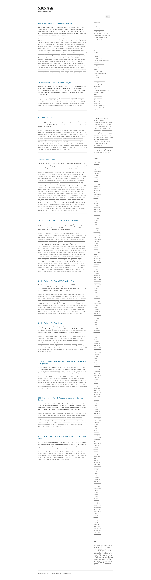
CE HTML (42, 178)
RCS (61, 63)
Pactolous (62, 346)
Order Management (54, 384)
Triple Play (75, 386)
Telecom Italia (55, 204)
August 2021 (96, 241)
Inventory (82, 380)
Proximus (51, 63)
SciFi (61, 199)
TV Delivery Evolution (46, 159)
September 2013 (97, 398)
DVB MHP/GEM (63, 182)
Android (78, 451)
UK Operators (44, 105)
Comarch (65, 134)
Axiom (84, 376)
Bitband (57, 176)
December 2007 (97, 528)
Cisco (51, 134)
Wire (44, 73)
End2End (83, 300)
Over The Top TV (41, 197)
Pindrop (72, 61)
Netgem (48, 193)
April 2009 (96, 498)
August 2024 (96, 173)
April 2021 (96, 249)
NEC (43, 59)
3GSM (67, 451)
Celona (55, 378)
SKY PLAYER (46, 201)
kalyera (43, 56)
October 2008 (97, 509)
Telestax (67, 69)
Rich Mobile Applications (99, 92)
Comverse (74, 134)
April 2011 (96, 453)
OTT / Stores (79, 195)
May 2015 (96, 360)
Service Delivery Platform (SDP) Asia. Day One (56, 281)
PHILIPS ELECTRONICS (79, 197)
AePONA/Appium (42, 415)
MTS (75, 57)
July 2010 (96, 470)
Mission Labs (68, 57)
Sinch (74, 65)
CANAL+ (80, 176)
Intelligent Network (42, 419)
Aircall (42, 44)
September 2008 (97, 511)
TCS (80, 457)
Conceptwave (75, 378)
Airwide (70, 296)
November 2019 (97, 281)
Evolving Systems (49, 380)
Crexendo (54, 48)
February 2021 (97, 252)
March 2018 (96, 309)
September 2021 (97, 239)
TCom (64, 202)
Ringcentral (65, 63)
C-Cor (44, 378)
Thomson (81, 147)
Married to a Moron (98, 26)
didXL (82, 48)
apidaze (101, 545)
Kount (47, 56)
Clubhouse (69, 46)
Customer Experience (78, 39)
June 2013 (96, 403)
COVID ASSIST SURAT (47, 48)
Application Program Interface (71, 132)
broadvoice (40, 100)
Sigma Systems (81, 347)
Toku (84, 69)
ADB (80, 172)
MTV (59, 191)
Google (70, 184)
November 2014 (97, 371)
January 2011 (97, 458)
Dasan (79, 180)
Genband (44, 302)
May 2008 (96, 519)
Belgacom (46, 176)
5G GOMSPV (83, 42)
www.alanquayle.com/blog (65, 313)
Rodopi (76, 384)
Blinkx (60, 176)
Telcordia (50, 311)
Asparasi (58, 44)
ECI (68, 182)
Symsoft (59, 147)
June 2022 (96, 222)
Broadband (96, 56)
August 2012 (96, 422)
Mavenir (40, 57)
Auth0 (61, 44)
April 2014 (96, 385)
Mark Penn (64, 303)
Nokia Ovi (68, 193)
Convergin (40, 300)
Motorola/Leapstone (66, 419)
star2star (58, 67)
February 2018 (97, 311)
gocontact (62, 100)
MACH (77, 138)
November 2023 (97, 190)
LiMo (81, 453)
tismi (81, 69)
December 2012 (97, 415)
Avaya (65, 44)
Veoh (44, 208)
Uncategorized (97, 103)
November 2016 (97, 334)
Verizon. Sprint (41, 313)
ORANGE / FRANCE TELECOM (58, 195)
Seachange (45, 145)
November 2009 (97, 485)
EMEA (39, 380)
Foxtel (49, 184)
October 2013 (97, 396)
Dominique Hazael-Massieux (44, 50)
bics (39, 46)
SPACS (48, 67)
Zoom (71, 73)
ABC (78, 172)
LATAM (53, 382)
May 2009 (96, 496)
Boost (45, 46)
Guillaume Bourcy (79, 52)
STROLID (83, 101)
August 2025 (96, 164)
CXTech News (41, 40)
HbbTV (39, 185)
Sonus (53, 386)
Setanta (69, 199)
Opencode (69, 142)
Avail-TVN (81, 132)
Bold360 (42, 46)
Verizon (53, 208)
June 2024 (96, 177)
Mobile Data (96, 83)
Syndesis (66, 386)
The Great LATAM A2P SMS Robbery (102, 152)
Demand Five (48, 243)
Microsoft (62, 57)
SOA (78, 309)
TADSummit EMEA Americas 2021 (61, 103)
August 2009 (96, 490)
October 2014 (97, 373)
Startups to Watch (79, 40)
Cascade (84, 176)
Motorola (44, 191)
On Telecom (42, 256)
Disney (57, 182)
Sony (70, 201)
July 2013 (96, 402)
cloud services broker (57, 134)
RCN (46, 199)
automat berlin (66, 98)
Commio (40, 48)
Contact (68, 2)
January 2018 (97, 313)
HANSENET (75, 184)
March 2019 (96, 296)
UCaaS (39, 105)
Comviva (79, 134)
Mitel (72, 57)
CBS (39, 178)
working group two (49, 73)
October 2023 (97, 192)
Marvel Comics (50, 189)
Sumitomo (49, 202)
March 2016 (96, 341)
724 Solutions (80, 336)
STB (85, 201)
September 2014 (97, 375)
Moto (58, 305)
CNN (74, 178)
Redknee (73, 143)
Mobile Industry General (55, 451)
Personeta (67, 346)
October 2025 (97, 162)
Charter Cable (48, 178)
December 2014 (97, 369)
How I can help (97, 28)
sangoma (52, 65)
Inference (54, 54)
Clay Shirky (78, 298)
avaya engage (70, 44)
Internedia (69, 54)
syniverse (76, 67)
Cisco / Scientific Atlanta (67, 178)
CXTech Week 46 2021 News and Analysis (54, 82)
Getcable (66, 184)
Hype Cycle (75, 302)
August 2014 (96, 377)
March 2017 (96, 328)
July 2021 (96, 243)
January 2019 (97, 300)
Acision (79, 130)
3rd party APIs (68, 130)
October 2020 (97, 260)
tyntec (95, 561)
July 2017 (96, 320)
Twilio (58, 71)
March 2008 (96, 522)
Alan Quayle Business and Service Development (45, 8)
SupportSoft (61, 386)
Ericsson (40, 52)
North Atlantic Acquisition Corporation (64, 59)
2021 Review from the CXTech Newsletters (55, 23)
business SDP (46, 134)
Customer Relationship (50, 300)
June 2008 (96, 517)
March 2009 (96, 500)
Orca (72, 195)
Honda (51, 185)
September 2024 (97, 171)
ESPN (82, 182)
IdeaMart (49, 54)
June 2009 (96, 494)
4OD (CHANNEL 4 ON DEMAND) (69, 172)
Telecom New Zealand (64, 204)
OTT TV (83, 195)
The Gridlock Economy (65, 311)
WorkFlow (40, 388)
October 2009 (97, 487)
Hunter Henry (72, 100)
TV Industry (76, 206)
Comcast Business (81, 46)
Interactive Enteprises (75, 380)
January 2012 (97, 436)
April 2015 (96, 362)
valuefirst (67, 71)
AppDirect (61, 132)
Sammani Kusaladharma (43, 65)
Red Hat (41, 347)
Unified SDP (77, 311)
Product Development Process (70, 307)
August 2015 (96, 354)
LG (46, 189)
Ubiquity (72, 311)
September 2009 (97, 488)
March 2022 (96, 228)
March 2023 (96, 205)
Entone (71, 182)
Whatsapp (108, 563)
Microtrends (45, 305)
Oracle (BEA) (49, 307)
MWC (69, 455)
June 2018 (96, 307)
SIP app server (73, 309)
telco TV (47, 204)
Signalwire (65, 65)
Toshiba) (71, 206)
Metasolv (69, 382)
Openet (74, 142)
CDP (81, 338)
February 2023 (97, 207)
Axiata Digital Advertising (79, 44)
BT (73, 176)
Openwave (51, 346)
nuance (75, 59)
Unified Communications (43, 42)
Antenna (53, 132)
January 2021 (97, 254)
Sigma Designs (78, 199)
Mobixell (40, 142)
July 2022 (96, 220)
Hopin (85, 52)
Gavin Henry (57, 100)
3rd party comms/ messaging (48, 296)
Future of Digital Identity (57, 52)
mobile (73, 382)
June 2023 (96, 200)
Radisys (62, 101)
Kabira (47, 303)
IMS (39, 303)
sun (42, 311)
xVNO (44, 388)
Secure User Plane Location (50, 457)
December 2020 (97, 256)
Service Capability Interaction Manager (58, 145)
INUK (72, 185)
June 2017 (96, 322)
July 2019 (96, 288)
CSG (58, 48)
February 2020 (97, 275)
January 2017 (97, 332)
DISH (54, 182)
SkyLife (51, 201)
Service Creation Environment (63, 422)
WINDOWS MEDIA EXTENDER (44, 210)
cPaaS (103, 547)
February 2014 (97, 388)
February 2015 (97, 366)
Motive (76, 382)
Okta (79, 59)
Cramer (81, 378)
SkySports (55, 201)
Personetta (59, 307)
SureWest (55, 202)
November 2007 (97, 530)
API (50, 39)
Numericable (77, 193)
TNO (68, 206)
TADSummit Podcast (98, 101)
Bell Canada (52, 176)
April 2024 (96, 181)
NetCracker (42, 384)
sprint (84, 422)
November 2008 (97, 507)
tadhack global (109, 555)
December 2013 (97, 392)
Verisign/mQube (41, 426)
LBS (79, 453)
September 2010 (97, 466)
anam (54, 44)
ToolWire (75, 103)
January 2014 (97, 390)
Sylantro (51, 349)
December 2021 (97, 234)
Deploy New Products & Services (64, 300)
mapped (66, 56)
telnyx (71, 103)
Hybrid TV (68, 185)
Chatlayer (59, 46)
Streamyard (63, 67)
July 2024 (96, 175)
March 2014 (96, 386)
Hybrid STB (62, 185)
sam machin (71, 63)
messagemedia (52, 57)
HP (38, 138)
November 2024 (97, 167)
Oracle (78, 142)
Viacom (63, 208)
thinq (78, 69)
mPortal (49, 142)
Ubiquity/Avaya (69, 349)
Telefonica (82, 204)
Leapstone (58, 382)
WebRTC (63, 42)
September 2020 (97, 262)
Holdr (67, 100)
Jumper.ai (81, 54)
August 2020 (96, 264)
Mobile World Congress (62, 455)
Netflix (44, 193)
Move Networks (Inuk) (52, 191)
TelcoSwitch (57, 69)
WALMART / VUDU (76, 208)
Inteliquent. (63, 54)
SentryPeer (73, 101)
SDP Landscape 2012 (46, 117)
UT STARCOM (43, 269)
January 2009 (97, 503)
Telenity (70, 147)
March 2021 (96, 251)
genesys (72, 52)
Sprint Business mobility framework (46, 424)
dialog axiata (74, 48)
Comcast (78, 178)
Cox (44, 300)
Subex (56, 386)
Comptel (70, 134)
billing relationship (49, 298)
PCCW (68, 197)
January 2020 (97, 277)
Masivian (79, 56)
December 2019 (97, 279)
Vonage (71, 71)
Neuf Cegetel (53, 193)
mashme (75, 56)
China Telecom (55, 178)
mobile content (52, 305)
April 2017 (96, 326)
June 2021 (96, 245)
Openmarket (41, 61)
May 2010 (96, 473)
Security (95, 94)
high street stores (62, 302)
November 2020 (97, 258)
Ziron (68, 73)
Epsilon (82, 50)
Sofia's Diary (61, 201)
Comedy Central (49, 241)
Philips (71, 197)
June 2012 (96, 426)
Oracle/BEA (56, 346)
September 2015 (97, 352)
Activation (60, 376)
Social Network (60, 457)
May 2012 (96, 428)
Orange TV (68, 195)
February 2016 (97, 343)
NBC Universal (71, 191)
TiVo (65, 206)
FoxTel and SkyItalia (55, 184)
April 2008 (96, 520)
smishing (40, 67)
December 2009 (97, 483)
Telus (47, 206)
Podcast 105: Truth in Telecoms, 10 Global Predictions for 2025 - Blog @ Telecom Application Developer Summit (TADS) (103, 135)
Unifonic (62, 71)
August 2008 (96, 513)
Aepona (83, 130)
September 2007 (97, 534)
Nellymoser (68, 344)
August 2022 (96, 218)
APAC (78, 376)
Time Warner (52, 206)
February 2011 (97, 456)
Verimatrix (48, 208)
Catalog (51, 378)
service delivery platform (71, 347)
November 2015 (97, 349)
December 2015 (97, 347)
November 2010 (97, 462)
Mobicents (65, 140)
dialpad (79, 48)
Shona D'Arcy (60, 65)
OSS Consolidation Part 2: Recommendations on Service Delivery (60, 399)
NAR (85, 382)
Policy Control (97, 88)
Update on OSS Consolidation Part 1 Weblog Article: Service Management (62, 362)
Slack (77, 65)
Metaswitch (50, 140)
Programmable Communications (101, 90)
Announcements (97, 49)
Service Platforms (70, 40)
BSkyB (70, 176)
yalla (58, 73)
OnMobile (58, 142)
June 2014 (96, 381)
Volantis (52, 313)
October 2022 (97, 215)
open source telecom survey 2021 (52, 101)
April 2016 (96, 339)
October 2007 (97, 532)
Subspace (40, 103)
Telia (39, 206)
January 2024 (97, 186)
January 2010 (97, 481)
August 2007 (96, 536)
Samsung (53, 199)
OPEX (45, 307)
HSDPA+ (59, 453)
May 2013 (96, 405)
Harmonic (80, 184)
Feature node (61, 417)
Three (82, 457)
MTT (77, 57)
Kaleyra (39, 56)
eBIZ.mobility (41, 453)
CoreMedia (63, 340)
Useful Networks (46, 459)
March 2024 (96, 183)
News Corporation (61, 193)
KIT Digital (65, 138)
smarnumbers (82, 65)
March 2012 (96, 432)
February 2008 (97, 524)
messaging (44, 140)
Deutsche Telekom (44, 182)
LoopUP (57, 56)
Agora (39, 44)
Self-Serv (80, 384)
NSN (55, 142)
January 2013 (97, 413)
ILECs (58, 380)
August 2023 (96, 196)
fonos (50, 52)
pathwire (46, 61)
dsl (83, 378)
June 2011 (96, 449)
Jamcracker (59, 138)
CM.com (74, 46)
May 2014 (96, 383)
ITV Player (51, 187)
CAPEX (70, 298)
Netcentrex (69, 305)
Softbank (44, 67)
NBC (66, 191)
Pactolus (55, 307)
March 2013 (96, 409)
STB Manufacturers (42, 202)
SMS (102, 553)
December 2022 (97, 211)
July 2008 (96, 515)
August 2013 (96, 400)
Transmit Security (42, 71)
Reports (60, 2)
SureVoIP (72, 67)
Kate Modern (71, 187)
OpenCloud (64, 142)
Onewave (44, 195)
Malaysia (61, 56)
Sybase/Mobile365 (61, 424)
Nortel (74, 305)
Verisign (83, 311)
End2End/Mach (70, 340)
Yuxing (61, 210)
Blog (46, 2)
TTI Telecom (81, 386)
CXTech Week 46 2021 (48, 100)
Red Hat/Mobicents (42, 422)
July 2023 (96, 198)
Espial (70, 136)
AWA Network (81, 98)
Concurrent (49, 180)
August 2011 (96, 445)
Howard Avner (41, 54)
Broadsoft (40, 134)
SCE (53, 422)
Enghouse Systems (75, 50)
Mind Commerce (71, 189)
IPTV (52, 138)
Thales (63, 349)
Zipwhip (64, 73)
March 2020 (96, 273)
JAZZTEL (63, 187)
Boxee (64, 176)
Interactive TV (52, 172)
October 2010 (97, 464)
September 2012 (97, 420)
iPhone (75, 453)
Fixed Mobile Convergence (100, 73)
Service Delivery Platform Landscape (52, 323)
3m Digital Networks (75, 42)
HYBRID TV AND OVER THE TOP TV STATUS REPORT (58, 220)
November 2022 (97, 213)
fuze (65, 52)
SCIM (79, 143)
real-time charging (66, 143)
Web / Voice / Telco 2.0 (55, 42)
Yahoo (53, 210)
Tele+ (50, 204)
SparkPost (53, 67)
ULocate (40, 459)
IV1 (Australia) (57, 187)
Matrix (83, 56)
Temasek (75, 69)
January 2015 (97, 368)
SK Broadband (45, 261)
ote (74, 195)
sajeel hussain (67, 101)
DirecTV (51, 182)
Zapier (60, 73)
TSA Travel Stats (53, 71)
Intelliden (67, 380)
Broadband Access (98, 58)
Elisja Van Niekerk (67, 50)
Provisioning (71, 384)
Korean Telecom (78, 187)
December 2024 (97, 166)
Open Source (62, 40)
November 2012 (97, 417)
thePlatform (75, 147)
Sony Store (81, 201)
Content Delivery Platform (49, 340)
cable (48, 378)
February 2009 (97, 502)
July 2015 (96, 356)
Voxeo (54, 149)
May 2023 (96, 201)
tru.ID (47, 71)
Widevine (83, 208)
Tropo (103, 559)
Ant (50, 132)
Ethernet (43, 380)
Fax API (44, 52)
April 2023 (96, 203)
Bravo (67, 176)
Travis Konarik (81, 103)
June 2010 (96, 471)
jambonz (102, 550)
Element (60, 50)
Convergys (54, 136)
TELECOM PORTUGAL (75, 204)
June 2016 (96, 335)
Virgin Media (68, 208)
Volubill (51, 149)
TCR (105, 557)
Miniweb (78, 189)
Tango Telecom (50, 69)
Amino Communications (57, 174)
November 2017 (97, 315)
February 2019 (97, 298)
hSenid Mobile (108, 549)
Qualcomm (80, 307)
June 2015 (96, 358)
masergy (70, 56)
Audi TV (74, 174)
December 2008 (97, 505)
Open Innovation (83, 305)
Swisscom (59, 202)
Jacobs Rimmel (48, 382)
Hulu (58, 185)
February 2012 (97, 434)
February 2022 (97, 230)
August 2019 (96, 286)
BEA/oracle (67, 415)
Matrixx (81, 138)
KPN (83, 187)
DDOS (69, 48)
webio (80, 71)
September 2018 (97, 303)
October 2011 (97, 441)
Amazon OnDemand (47, 174)
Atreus (81, 376)
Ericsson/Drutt (54, 417)
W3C (75, 71)
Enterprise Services (49, 40)
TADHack (40, 69)
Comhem (44, 180)
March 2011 (96, 454)
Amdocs (47, 132)
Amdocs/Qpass (64, 338)
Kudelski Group (71, 138)
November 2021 (97, 235)
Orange (39, 457)
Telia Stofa (42, 206)
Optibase (49, 195)
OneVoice (83, 59)
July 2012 (96, 424)
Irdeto (55, 138)
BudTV (75, 176)
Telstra (70, 69)
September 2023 (97, 194)
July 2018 (96, 305)
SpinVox (67, 457)
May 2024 (96, 179)
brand (55, 298)
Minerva (60, 140)
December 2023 (97, 188)
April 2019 (96, 294)
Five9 (47, 52)
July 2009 (96, 492)
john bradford (75, 54)
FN (65, 417)
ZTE (62, 149)
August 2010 (96, 468)
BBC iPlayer (49, 237)
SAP (55, 65)
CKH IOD (64, 46)
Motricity (44, 142)
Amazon (96, 545)
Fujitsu (62, 184)
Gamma (68, 52)
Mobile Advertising (52, 455)
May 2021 (96, 247)
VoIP (85, 386)
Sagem (49, 199)
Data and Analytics (98, 67)
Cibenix (82, 451)
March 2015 (96, 364)
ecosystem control (76, 300)
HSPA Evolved (65, 453)
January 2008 (97, 526)
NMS (79, 344)
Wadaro (57, 459)
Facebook (40, 184)
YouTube (57, 210)
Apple (65, 174)
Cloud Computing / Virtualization (59, 39)
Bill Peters (96, 52)
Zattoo (65, 210)
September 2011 (97, 443)
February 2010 (97, 479)
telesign (62, 69)
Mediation (63, 382)
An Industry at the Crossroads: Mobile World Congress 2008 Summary (62, 437)
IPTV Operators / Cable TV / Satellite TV (47, 248)
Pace (47, 197)
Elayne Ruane (55, 50)
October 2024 (97, 169)
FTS (73, 136)
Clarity (65, 378)
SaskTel (57, 199)
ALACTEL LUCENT (52, 235)
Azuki (85, 132)
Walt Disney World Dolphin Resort (56, 105)
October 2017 (97, 317)
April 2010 (96, 475)
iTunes (46, 187)
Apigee (57, 132)
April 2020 (96, 271)
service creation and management (75, 145)
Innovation (56, 40)
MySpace (63, 191)
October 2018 (97, 302)
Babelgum (78, 174)
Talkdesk (44, 69)
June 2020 (96, 268)
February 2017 (97, 330)
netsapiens (47, 59)
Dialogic (62, 136)
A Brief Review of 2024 (99, 30)
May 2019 (96, 292)
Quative (42, 199)
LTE (46, 455)
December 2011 (97, 437)
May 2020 (96, 269)
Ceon (58, 378)
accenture (74, 130)
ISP (43, 382)
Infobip (58, 54)
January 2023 (97, 209)
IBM (46, 54)
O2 (80, 193)
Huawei (41, 138)
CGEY (74, 298)
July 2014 (96, 379)
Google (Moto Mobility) (79, 136)
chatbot (55, 46)
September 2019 (97, 285)
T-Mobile (81, 67)
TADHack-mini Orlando (48, 103)
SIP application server (51, 147)
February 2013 (97, 411)
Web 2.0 (56, 313)
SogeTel (66, 201)
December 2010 (97, 460)
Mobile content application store (75, 140)
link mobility (52, 56)
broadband (50, 46)
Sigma (42, 386)
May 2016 (96, 337)
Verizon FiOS (58, 208)
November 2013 (97, 394)
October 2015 (97, 351)
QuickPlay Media (54, 143)
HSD (55, 380)
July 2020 (96, 266)
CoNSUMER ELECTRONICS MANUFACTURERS (62, 180)
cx (60, 48)
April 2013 (96, 407)
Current (75, 180)
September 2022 (97, 217)
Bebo (42, 176)
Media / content (58, 189)
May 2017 (96, 324)
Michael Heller (81, 303)
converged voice (48, 136)
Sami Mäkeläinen (79, 63)
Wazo (77, 71)
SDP (53, 309)
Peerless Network (62, 61)
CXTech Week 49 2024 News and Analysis (103, 32)
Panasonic (51, 197)
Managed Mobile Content (55, 303)
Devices (95, 69)
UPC (81, 206)
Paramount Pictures (58, 197)
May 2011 (96, 451)
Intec (63, 380)
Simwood (71, 65)
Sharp (73, 199)
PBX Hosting (52, 61)
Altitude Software (48, 44)
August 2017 (96, 318)
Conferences (70, 39)
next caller (52, 59)
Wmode (58, 149)
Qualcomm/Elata (74, 346)
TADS (85, 40)
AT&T (71, 174)
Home (39, 2)
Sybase (45, 311)
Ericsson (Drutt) (77, 340)
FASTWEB (45, 184)
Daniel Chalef (64, 48)
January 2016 (97, 345)
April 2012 (96, 430)
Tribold (70, 386)
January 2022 (97, 232)
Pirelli (39, 199)
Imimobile (48, 138)
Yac (55, 73)
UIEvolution (40, 149)
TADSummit (99, 556)
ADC (64, 376)
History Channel (45, 185)
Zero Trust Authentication (70, 105)
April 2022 (96, 226)
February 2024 (97, 184)
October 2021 (97, 237)
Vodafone (47, 313)
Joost (66, 187)
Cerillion (62, 378)
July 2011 (96, 447)
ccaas (95, 547)
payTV (65, 197)
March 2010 (96, 477)
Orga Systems (46, 143)
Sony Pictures (75, 201)
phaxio (68, 61)
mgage (57, 57)
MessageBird (45, 57)
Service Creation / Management (61, 309)
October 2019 (97, 283)
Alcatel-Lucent (41, 132)
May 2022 (96, 224)
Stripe (67, 67)
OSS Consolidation (63, 384)
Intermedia (78, 100)
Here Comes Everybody (52, 302)
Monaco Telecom (46, 252)
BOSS (50, 376)
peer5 (56, 61)
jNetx (44, 303)
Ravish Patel (57, 63)
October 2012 (97, 419)
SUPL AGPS (71, 457)
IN (81, 417)
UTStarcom (46, 149)
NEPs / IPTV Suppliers (43, 254)
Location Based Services (99, 81)
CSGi (59, 136)
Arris (68, 174)
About (53, 2)
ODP (76, 455)
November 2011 (97, 439)
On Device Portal (82, 455)
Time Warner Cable (59, 206)
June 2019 (96, 290)
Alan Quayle (75, 296)
